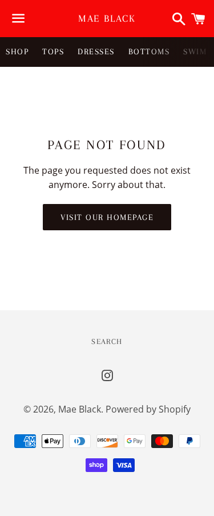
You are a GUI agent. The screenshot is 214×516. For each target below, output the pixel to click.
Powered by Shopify (148, 409)
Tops (53, 51)
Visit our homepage (107, 217)
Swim (195, 51)
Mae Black (107, 18)
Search (106, 341)
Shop (17, 51)
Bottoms (149, 51)
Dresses (96, 51)
